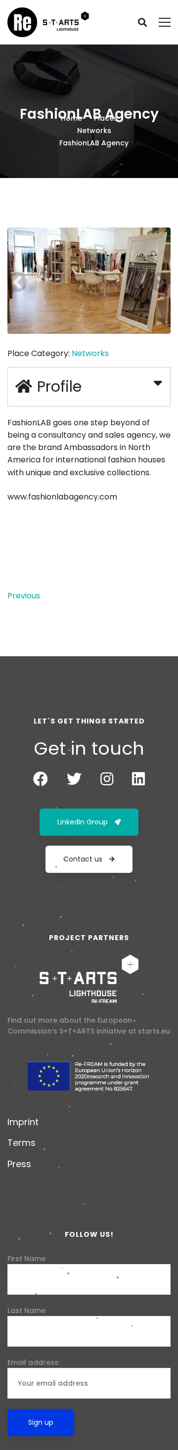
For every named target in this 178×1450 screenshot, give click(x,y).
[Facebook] (40, 779)
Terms (21, 1142)
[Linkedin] (138, 779)
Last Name (26, 1310)
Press (19, 1164)
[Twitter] (74, 779)
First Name (26, 1259)
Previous (23, 595)
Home (71, 118)
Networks (94, 131)
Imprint (23, 1122)
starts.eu (154, 1031)
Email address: (33, 1362)
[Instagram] (107, 779)
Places (106, 118)
